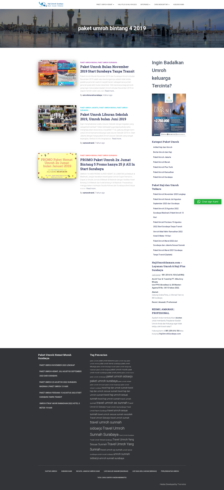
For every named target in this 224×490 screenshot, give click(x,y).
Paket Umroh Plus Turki (163, 167)
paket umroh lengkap (103, 370)
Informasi (145, 4)
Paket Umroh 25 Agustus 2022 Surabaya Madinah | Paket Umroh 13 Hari (168, 213)
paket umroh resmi (127, 373)
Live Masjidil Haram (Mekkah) (144, 471)
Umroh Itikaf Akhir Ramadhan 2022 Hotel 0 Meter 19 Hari (59, 405)
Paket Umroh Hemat (104, 4)
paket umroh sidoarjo (119, 376)
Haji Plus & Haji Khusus (127, 4)
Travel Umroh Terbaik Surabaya (101, 440)
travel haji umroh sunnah (109, 399)
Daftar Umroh (51, 471)
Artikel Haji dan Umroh (162, 147)
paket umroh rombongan (98, 377)
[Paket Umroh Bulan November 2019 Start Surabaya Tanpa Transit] (57, 73)
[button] (207, 201)
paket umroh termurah (97, 385)
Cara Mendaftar (161, 4)
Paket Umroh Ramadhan (163, 172)
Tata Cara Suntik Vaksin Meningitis (112, 477)
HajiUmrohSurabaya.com (170, 334)
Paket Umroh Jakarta (89, 108)
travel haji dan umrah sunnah (115, 388)
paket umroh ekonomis (107, 361)
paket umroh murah (118, 369)
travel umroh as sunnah (112, 403)
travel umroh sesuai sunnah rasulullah (115, 414)
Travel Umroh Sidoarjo (100, 418)
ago (107, 95)
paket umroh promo (114, 373)
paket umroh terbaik (124, 381)
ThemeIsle (181, 484)
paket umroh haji (120, 361)
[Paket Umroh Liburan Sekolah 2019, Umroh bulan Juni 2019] (57, 118)
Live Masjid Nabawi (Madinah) (116, 471)
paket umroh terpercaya (112, 385)
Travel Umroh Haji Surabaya (116, 407)
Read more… (110, 91)
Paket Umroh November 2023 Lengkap (169, 194)
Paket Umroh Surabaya (107, 62)
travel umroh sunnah (120, 418)
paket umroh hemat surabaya (110, 364)
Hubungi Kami (178, 4)
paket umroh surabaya (104, 381)
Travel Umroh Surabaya (126, 435)
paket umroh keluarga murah (106, 367)
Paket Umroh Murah (88, 62)
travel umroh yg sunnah (111, 450)
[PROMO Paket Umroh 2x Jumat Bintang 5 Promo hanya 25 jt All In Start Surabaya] (57, 166)
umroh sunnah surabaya (111, 458)
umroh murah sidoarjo (105, 454)
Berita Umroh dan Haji (162, 152)
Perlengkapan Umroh (170, 471)
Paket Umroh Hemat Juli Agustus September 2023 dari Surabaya (60, 373)
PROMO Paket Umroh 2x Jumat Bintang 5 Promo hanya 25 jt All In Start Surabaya (107, 164)
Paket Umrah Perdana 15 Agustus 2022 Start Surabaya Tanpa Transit (60, 395)
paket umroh (94, 361)
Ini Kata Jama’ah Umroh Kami (88, 471)
